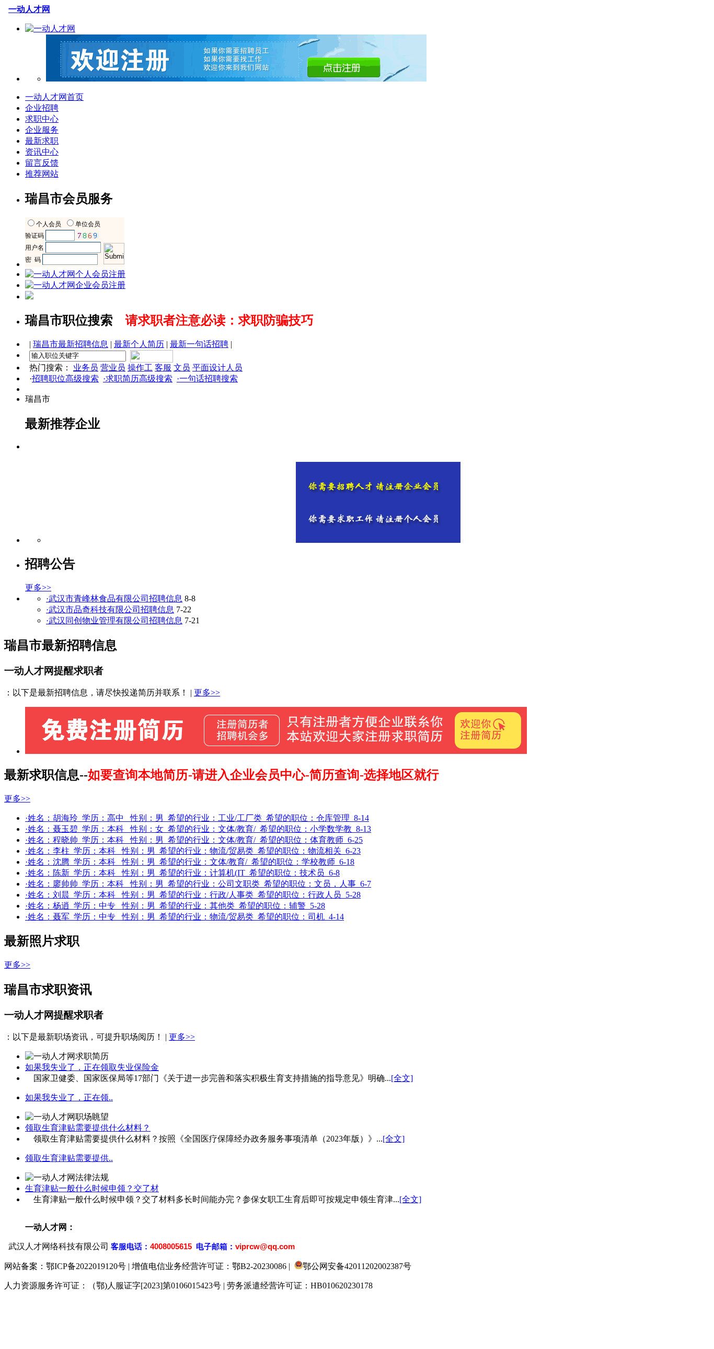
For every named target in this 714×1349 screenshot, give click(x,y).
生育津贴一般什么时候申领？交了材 (92, 1188)
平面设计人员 (217, 367)
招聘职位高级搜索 (65, 378)
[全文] (402, 1078)
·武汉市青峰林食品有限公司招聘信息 (114, 598)
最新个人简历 (139, 344)
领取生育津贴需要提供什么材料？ (88, 1127)
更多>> (38, 587)
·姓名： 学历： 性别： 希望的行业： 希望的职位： (197, 817)
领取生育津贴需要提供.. (69, 1158)
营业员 (112, 367)
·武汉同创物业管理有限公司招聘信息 (114, 620)
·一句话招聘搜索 (207, 378)
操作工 (140, 367)
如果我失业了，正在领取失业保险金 (92, 1067)
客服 (163, 367)
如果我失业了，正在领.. (69, 1097)
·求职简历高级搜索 (137, 378)
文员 (182, 367)
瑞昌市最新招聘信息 (70, 344)
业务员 (85, 367)
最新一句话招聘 (199, 344)
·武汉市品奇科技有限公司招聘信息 (110, 609)
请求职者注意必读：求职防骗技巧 (219, 320)
